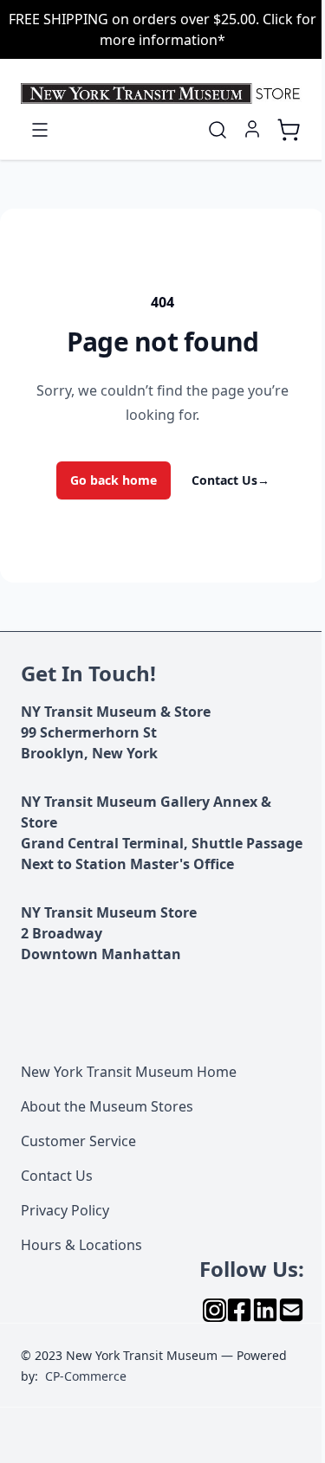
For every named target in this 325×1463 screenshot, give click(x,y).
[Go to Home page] (162, 93)
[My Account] (252, 129)
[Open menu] (40, 130)
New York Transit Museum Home (129, 1071)
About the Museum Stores (107, 1106)
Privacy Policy (65, 1210)
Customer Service (78, 1140)
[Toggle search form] (217, 130)
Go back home (113, 480)
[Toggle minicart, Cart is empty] (288, 129)
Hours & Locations (81, 1244)
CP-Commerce (86, 1376)
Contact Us (231, 480)
